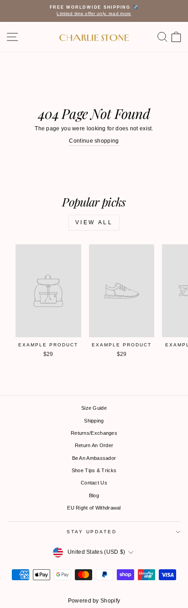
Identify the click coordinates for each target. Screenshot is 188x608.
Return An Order (94, 445)
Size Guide (94, 408)
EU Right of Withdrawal (94, 507)
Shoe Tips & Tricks (94, 470)
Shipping (94, 420)
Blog (94, 495)
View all (94, 222)
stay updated (91, 531)
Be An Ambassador (94, 458)
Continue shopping (94, 141)
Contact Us (94, 482)
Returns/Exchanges (94, 433)
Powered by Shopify (94, 601)
